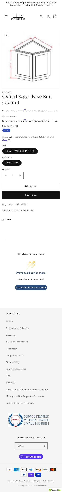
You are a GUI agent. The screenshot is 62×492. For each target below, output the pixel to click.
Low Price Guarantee (16, 369)
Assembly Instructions (17, 342)
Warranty (10, 335)
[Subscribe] (44, 445)
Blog (8, 376)
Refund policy (48, 481)
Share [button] (8, 219)
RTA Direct (19, 481)
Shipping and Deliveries (17, 328)
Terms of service (39, 485)
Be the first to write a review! (31, 287)
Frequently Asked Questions (20, 403)
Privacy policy (24, 485)
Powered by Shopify (32, 481)
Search (9, 321)
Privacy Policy (12, 362)
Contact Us (11, 349)
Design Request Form (16, 355)
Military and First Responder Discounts (25, 396)
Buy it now (31, 195)
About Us (10, 383)
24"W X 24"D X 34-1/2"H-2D (20, 151)
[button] (6, 16)
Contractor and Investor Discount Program (27, 389)
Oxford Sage (11, 163)
